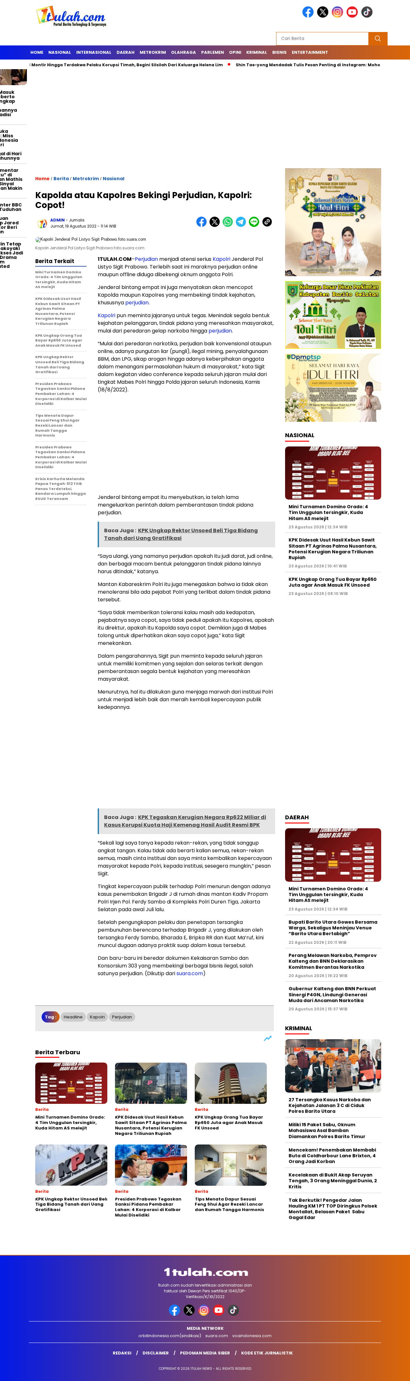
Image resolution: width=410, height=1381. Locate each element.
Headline (73, 1017)
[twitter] (324, 16)
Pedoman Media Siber (205, 1353)
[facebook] (309, 16)
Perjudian (146, 259)
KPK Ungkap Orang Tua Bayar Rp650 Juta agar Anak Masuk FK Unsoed (333, 582)
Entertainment (310, 52)
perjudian (137, 302)
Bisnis (279, 52)
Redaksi (122, 1353)
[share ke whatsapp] (229, 225)
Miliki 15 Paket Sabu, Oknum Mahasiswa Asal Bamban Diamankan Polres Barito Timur (327, 1130)
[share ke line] (255, 225)
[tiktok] (368, 16)
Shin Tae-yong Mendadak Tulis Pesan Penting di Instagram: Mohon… (276, 65)
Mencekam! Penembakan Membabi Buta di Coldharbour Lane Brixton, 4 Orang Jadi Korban (332, 1156)
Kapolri (221, 259)
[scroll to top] (392, 1371)
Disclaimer (156, 1353)
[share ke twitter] (216, 225)
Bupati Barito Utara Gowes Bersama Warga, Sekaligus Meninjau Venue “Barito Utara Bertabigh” (333, 928)
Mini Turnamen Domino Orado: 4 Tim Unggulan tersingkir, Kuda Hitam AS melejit (328, 512)
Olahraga (183, 52)
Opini (235, 52)
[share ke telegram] (242, 225)
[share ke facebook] (202, 225)
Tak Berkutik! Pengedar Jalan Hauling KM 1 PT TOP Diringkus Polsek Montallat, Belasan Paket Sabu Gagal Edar (333, 1209)
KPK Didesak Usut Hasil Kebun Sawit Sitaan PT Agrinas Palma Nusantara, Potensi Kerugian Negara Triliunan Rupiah (333, 549)
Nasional (59, 52)
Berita (61, 178)
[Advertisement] (205, 120)
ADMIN (57, 220)
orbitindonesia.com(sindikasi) (169, 1336)
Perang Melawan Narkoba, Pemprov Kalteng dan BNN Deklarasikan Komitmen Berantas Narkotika (333, 961)
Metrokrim (153, 52)
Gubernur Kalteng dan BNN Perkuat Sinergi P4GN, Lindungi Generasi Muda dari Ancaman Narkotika (332, 994)
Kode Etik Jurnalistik (267, 1353)
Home (36, 52)
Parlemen (212, 52)
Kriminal (256, 52)
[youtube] (353, 16)
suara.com (189, 973)
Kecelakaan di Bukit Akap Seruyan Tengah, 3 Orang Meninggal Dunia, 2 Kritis (333, 1181)
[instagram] (338, 16)
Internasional (93, 52)
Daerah (126, 52)
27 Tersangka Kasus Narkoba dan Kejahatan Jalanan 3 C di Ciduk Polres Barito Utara (330, 1105)
